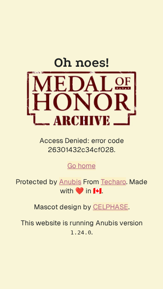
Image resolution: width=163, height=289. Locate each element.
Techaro (113, 181)
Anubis (70, 181)
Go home (81, 165)
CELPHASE (110, 206)
